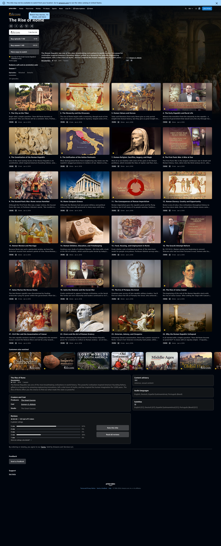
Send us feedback (102, 488)
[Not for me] (27, 26)
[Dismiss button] (216, 3)
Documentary (45, 60)
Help (110, 488)
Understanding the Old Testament (128, 361)
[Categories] (196, 8)
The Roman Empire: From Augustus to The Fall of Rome (59, 361)
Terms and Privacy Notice (87, 488)
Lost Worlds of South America (93, 361)
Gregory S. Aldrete (135, 58)
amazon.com (64, 3)
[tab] (12, 72)
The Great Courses (28, 400)
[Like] (21, 26)
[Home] (12, 8)
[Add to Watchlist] (16, 26)
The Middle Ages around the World (162, 361)
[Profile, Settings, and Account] (199, 8)
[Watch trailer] (11, 26)
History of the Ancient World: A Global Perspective (196, 361)
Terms (43, 447)
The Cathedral (25, 361)
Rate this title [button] (112, 428)
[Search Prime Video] (186, 8)
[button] (21, 440)
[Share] (32, 26)
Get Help (12, 474)
